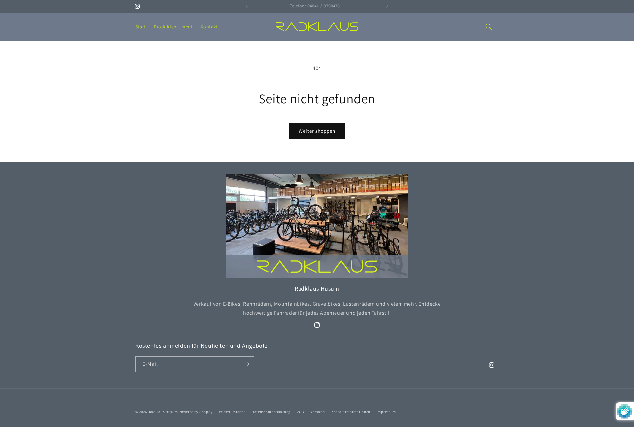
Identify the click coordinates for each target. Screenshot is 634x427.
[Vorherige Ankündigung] (246, 6)
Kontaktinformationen (350, 412)
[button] (488, 26)
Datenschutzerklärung (271, 412)
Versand (317, 412)
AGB (300, 412)
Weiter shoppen (317, 131)
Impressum (386, 412)
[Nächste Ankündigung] (387, 6)
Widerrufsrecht (232, 412)
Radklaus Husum (163, 412)
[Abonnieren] (246, 364)
